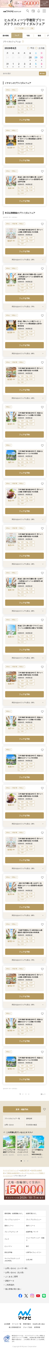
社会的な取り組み (39, 1324)
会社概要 (7, 1324)
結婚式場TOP (24, 1170)
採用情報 (37, 1327)
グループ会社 (27, 1327)
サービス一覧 (16, 1324)
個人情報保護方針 (15, 1327)
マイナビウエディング (10, 1170)
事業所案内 (27, 1324)
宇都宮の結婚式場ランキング (16, 1173)
